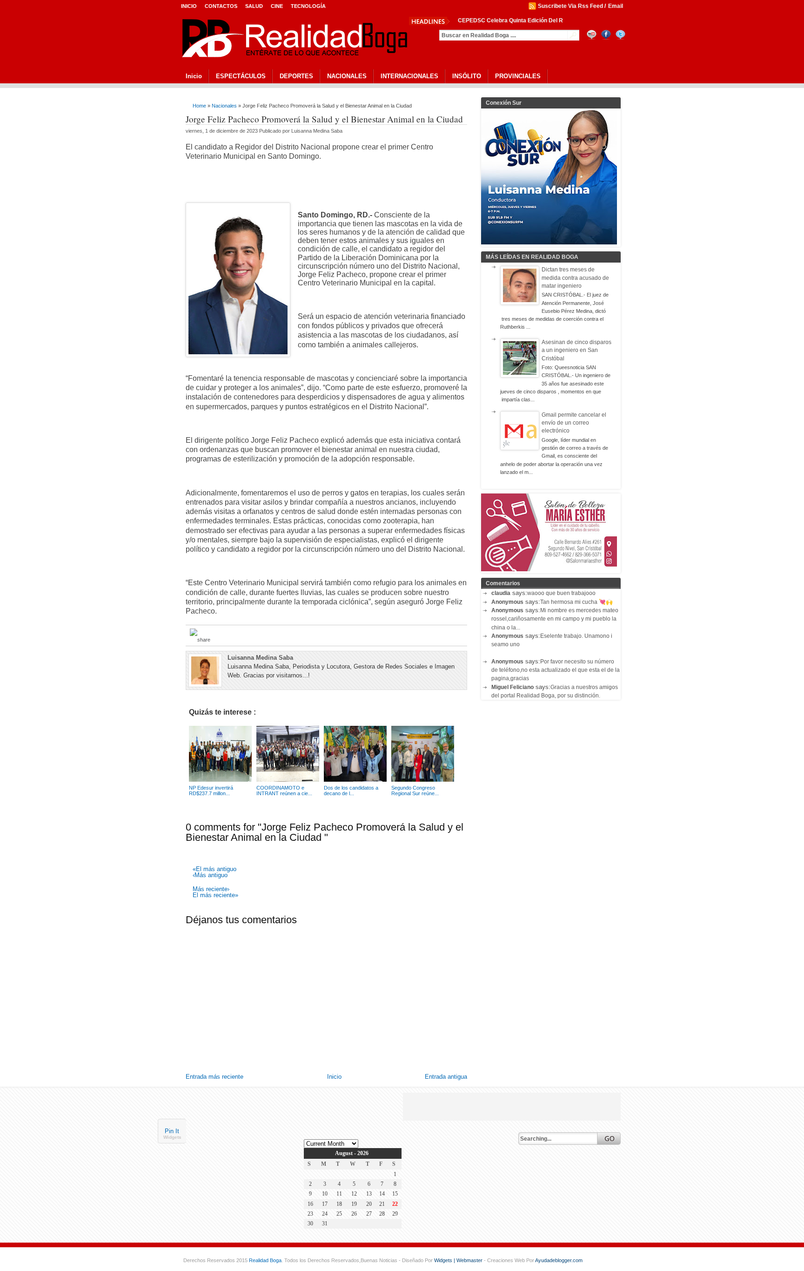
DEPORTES (296, 76)
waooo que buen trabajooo (561, 593)
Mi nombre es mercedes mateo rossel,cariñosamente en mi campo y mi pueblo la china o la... (554, 619)
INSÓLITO (466, 76)
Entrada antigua (446, 1076)
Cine (277, 6)
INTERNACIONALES (409, 76)
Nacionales (224, 105)
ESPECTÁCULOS (241, 76)
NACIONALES (347, 76)
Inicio (189, 6)
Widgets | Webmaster (459, 1260)
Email (615, 6)
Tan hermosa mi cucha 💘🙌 (576, 602)
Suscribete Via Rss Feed (570, 6)
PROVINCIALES (518, 76)
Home (199, 105)
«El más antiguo (214, 869)
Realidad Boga (265, 1260)
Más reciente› (211, 889)
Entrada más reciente (214, 1076)
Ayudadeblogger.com (559, 1260)
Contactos (221, 6)
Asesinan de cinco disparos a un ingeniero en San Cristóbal (576, 350)
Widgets (172, 1137)
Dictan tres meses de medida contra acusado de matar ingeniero (575, 277)
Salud (254, 6)
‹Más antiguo (210, 875)
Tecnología (308, 6)
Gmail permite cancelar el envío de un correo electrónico (574, 423)
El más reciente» (215, 895)
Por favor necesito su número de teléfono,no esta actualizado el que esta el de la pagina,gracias (555, 670)
